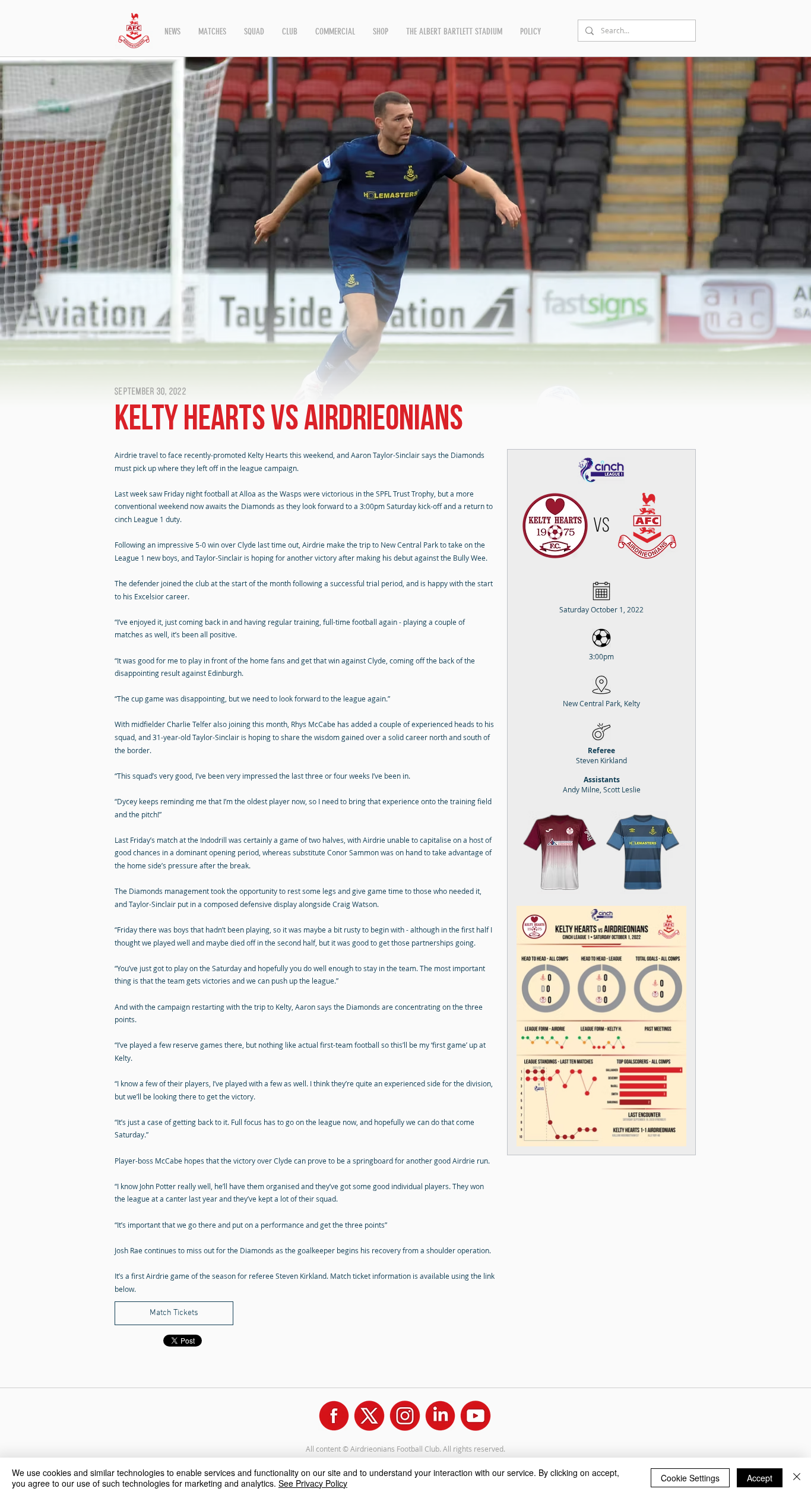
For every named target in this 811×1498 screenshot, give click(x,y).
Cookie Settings (690, 1478)
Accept (759, 1478)
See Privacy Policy (312, 1483)
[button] (172, 31)
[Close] (797, 1477)
